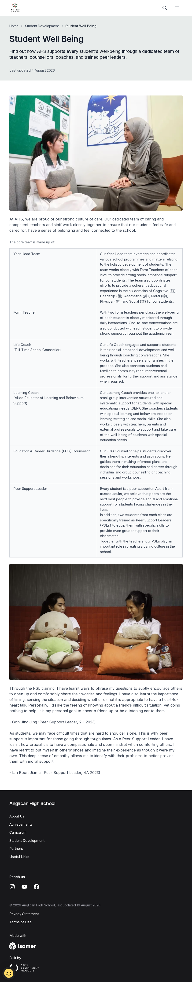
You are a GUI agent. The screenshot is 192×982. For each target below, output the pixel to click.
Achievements (21, 824)
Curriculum (17, 832)
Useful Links (19, 856)
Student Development (42, 26)
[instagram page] (12, 887)
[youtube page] (24, 887)
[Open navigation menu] (177, 8)
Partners (16, 848)
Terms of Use (20, 922)
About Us (16, 816)
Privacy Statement (24, 914)
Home (13, 26)
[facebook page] (36, 887)
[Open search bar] (164, 8)
